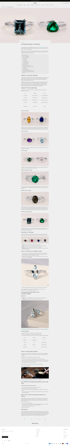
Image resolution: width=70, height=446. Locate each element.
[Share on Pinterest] (38, 419)
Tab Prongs (24, 60)
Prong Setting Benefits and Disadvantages (28, 66)
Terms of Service (66, 435)
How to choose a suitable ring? (27, 65)
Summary (24, 72)
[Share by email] (45, 419)
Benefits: (24, 67)
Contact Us (65, 432)
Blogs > (37, 436)
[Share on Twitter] (31, 419)
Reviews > (37, 435)
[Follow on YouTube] (8, 440)
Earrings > (37, 432)
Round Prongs (25, 58)
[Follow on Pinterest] (6, 440)
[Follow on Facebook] (2, 440)
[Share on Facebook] (24, 419)
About (64, 431)
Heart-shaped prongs (26, 61)
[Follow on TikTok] (10, 440)
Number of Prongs (25, 64)
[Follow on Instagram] (4, 440)
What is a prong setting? (26, 56)
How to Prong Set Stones (26, 69)
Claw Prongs (25, 59)
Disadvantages (25, 68)
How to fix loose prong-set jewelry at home (28, 71)
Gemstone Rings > (38, 431)
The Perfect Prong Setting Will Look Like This (28, 70)
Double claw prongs (25, 63)
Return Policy (65, 436)
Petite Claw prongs (25, 62)
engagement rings (42, 47)
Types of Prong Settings (26, 57)
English (3, 443)
